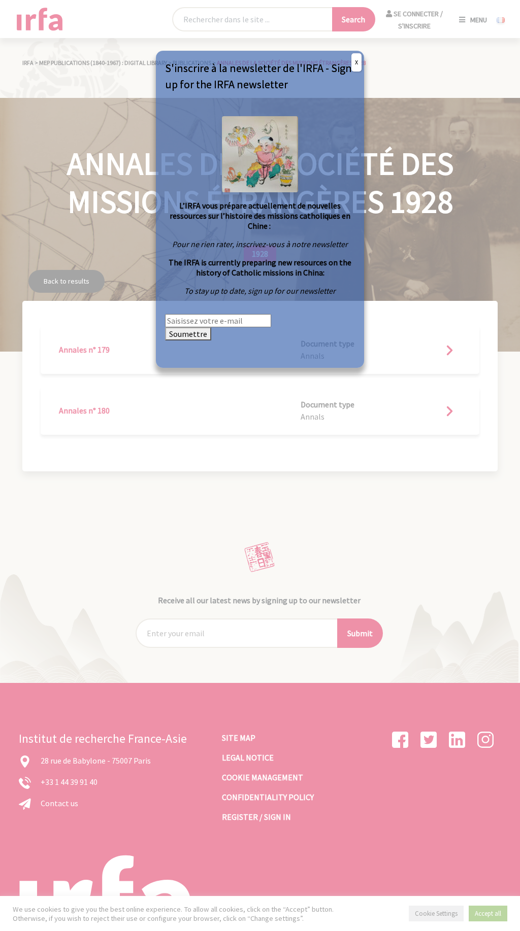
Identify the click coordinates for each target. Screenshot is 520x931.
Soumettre (188, 334)
